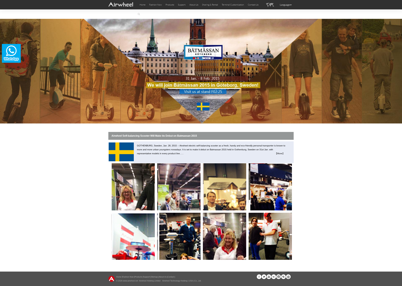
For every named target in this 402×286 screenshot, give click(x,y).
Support (181, 4)
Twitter (264, 276)
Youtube (268, 276)
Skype (283, 276)
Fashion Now (128, 277)
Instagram (278, 276)
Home (142, 4)
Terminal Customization (233, 4)
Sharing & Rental (210, 4)
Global (288, 276)
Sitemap (154, 277)
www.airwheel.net (130, 281)
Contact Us (253, 4)
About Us (163, 277)
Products (170, 4)
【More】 (280, 153)
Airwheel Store (273, 276)
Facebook (259, 276)
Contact (171, 277)
